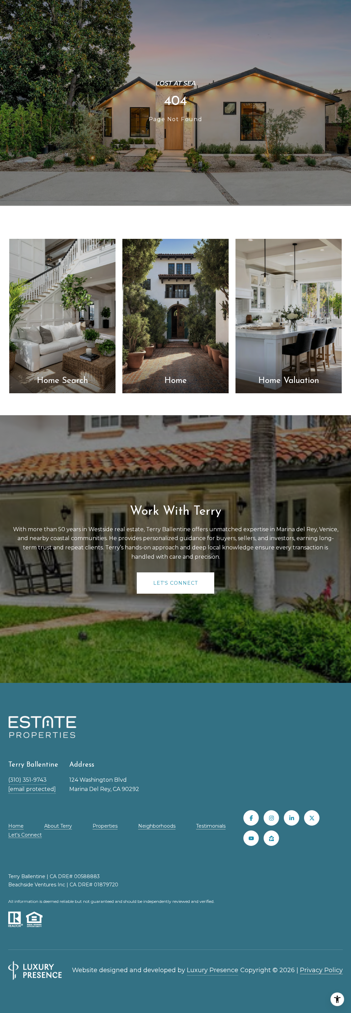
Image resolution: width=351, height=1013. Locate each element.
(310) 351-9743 (27, 780)
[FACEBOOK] (251, 818)
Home (16, 826)
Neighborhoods (157, 826)
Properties (105, 826)
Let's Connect (25, 835)
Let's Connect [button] (175, 583)
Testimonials (211, 826)
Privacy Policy (321, 970)
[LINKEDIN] (291, 818)
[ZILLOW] (271, 838)
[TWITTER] (311, 818)
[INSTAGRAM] (271, 818)
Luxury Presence (212, 970)
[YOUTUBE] (251, 838)
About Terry (58, 826)
